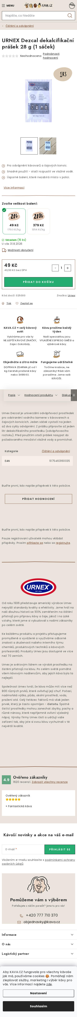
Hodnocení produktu (38, 395)
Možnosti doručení (20, 250)
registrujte (63, 543)
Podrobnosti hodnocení (51, 56)
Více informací (14, 188)
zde (49, 984)
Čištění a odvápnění (56, 451)
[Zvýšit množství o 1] (67, 268)
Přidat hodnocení (38, 499)
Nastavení (38, 993)
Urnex (71, 295)
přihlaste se (35, 543)
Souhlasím (38, 1006)
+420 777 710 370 (42, 915)
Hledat (70, 15)
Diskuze (67, 395)
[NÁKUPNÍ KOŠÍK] (71, 5)
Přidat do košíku (38, 282)
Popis (12, 395)
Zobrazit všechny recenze (50, 782)
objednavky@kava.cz (42, 922)
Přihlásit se (59, 849)
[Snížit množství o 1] (55, 268)
